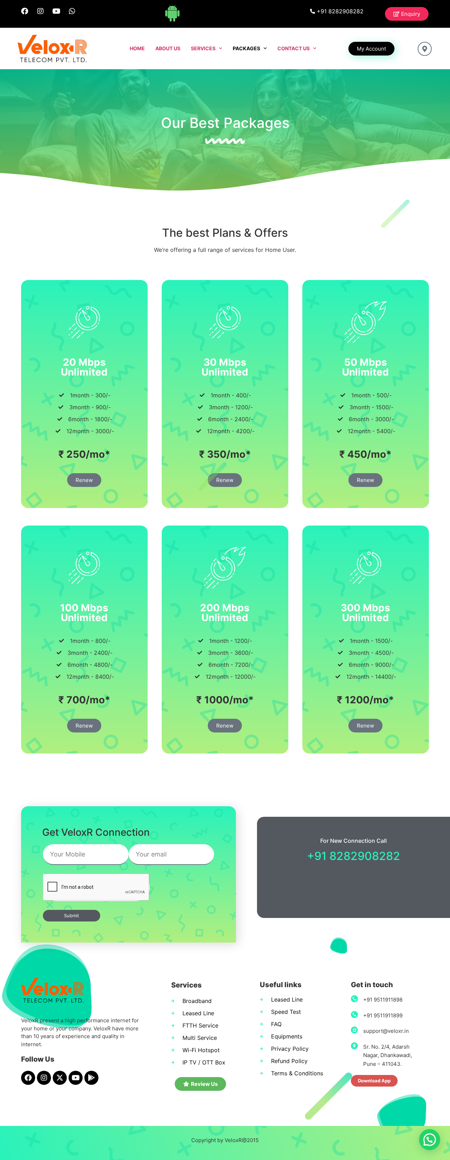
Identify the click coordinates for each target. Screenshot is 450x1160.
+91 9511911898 (383, 999)
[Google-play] (91, 1078)
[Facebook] (25, 11)
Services (203, 48)
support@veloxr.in (386, 1031)
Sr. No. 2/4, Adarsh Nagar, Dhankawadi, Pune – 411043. (387, 1055)
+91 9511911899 (383, 1015)
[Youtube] (56, 11)
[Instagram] (40, 11)
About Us (167, 48)
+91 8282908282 (353, 856)
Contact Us (293, 48)
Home (137, 48)
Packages (246, 48)
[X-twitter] (60, 1078)
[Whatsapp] (72, 11)
